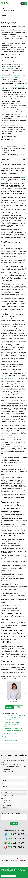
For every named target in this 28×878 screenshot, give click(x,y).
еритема (4, 85)
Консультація (6, 800)
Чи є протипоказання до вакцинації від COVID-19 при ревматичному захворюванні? (14, 717)
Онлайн (11, 771)
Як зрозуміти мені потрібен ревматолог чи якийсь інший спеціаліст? (12, 724)
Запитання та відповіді (10, 740)
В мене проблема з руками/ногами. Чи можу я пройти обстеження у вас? (14, 729)
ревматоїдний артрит (7, 68)
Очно (4, 771)
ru (20, 3)
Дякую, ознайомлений (8, 876)
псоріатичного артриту (14, 77)
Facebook (6, 860)
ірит (18, 103)
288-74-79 (16, 847)
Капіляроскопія (7, 805)
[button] (3, 783)
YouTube (24, 860)
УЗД (4, 803)
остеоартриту (16, 75)
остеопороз (4, 383)
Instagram (15, 860)
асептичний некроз (10, 378)
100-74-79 (16, 838)
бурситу (4, 77)
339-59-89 (16, 834)
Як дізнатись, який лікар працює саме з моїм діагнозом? (15, 737)
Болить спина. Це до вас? (11, 733)
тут (16, 869)
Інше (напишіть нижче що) (10, 810)
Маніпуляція (6, 807)
